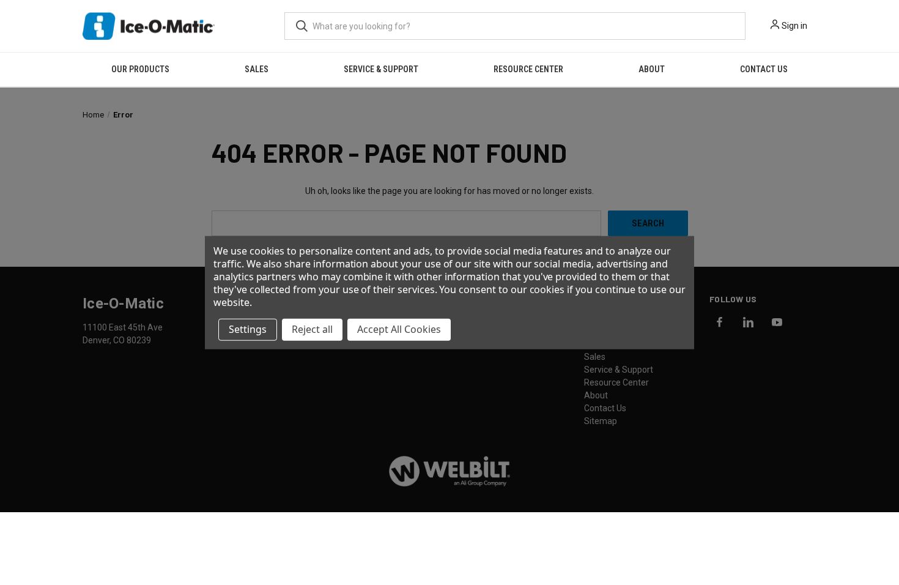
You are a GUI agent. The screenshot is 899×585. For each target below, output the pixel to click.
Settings (248, 329)
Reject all (312, 329)
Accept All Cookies (399, 329)
